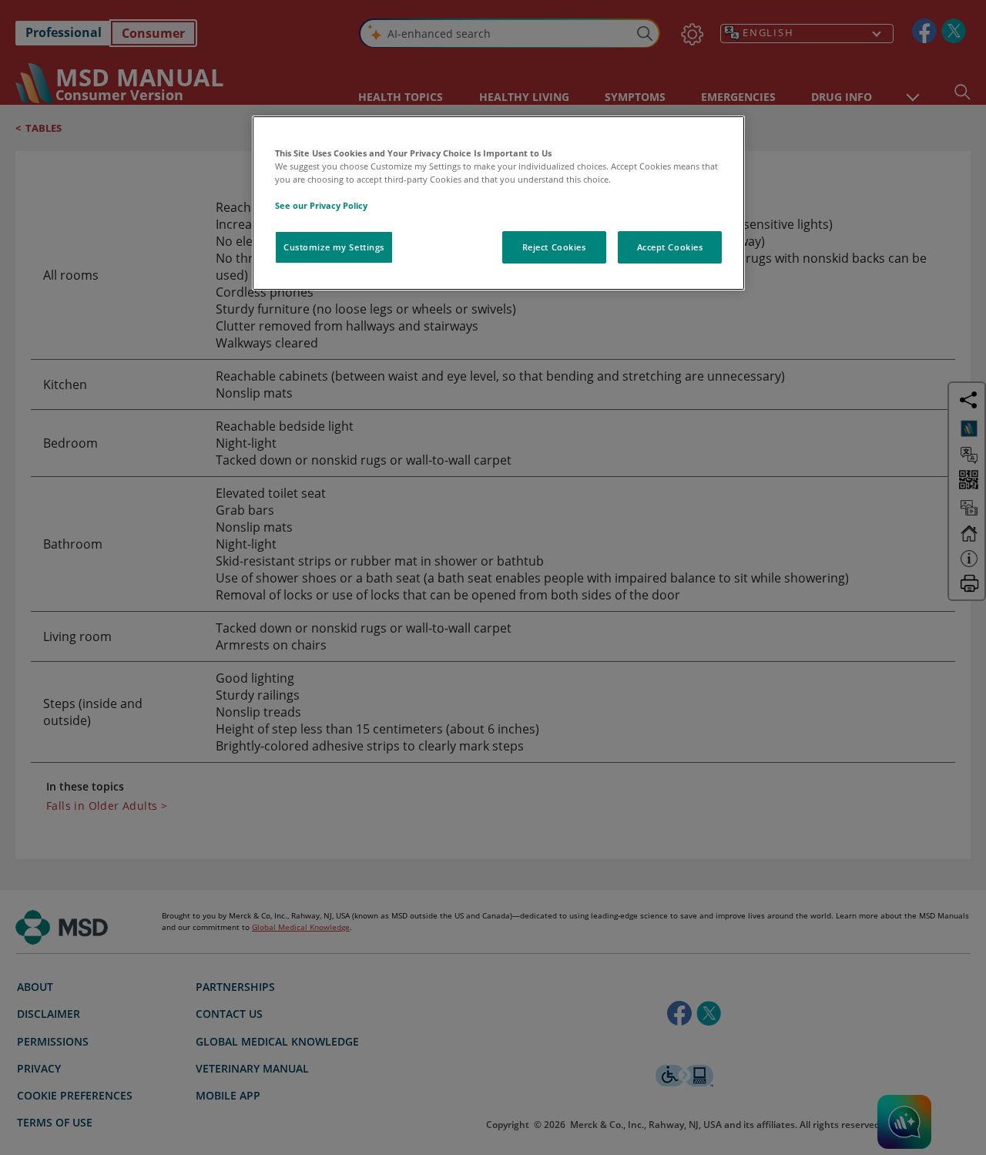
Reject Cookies (554, 247)
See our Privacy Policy (321, 205)
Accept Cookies (670, 247)
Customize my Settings (333, 247)
